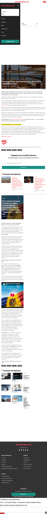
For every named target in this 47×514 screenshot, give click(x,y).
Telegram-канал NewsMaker (17, 119)
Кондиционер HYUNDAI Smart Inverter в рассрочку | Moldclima (26, 389)
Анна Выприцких (6, 86)
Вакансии (3, 464)
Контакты (3, 462)
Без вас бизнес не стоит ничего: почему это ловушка (26, 377)
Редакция (3, 460)
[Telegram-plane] (27, 450)
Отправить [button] (2, 513)
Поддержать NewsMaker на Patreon (9, 468)
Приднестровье (27, 460)
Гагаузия (26, 462)
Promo (3, 198)
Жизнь (3, 79)
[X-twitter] (21, 450)
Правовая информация (6, 466)
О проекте (3, 457)
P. (2, 216)
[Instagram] (23, 450)
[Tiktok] (25, 450)
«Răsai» (3, 365)
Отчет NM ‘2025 (27, 468)
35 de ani (9, 365)
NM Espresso (14, 177)
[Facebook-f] (19, 450)
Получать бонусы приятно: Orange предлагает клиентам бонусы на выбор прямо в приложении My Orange (26, 402)
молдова (19, 365)
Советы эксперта (27, 466)
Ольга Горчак (37, 190)
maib (14, 365)
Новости (36, 177)
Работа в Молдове (28, 464)
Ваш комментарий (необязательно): (13, 505)
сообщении (4, 105)
